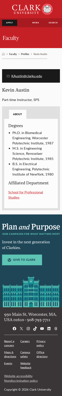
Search (53, 22)
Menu (35, 22)
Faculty (11, 37)
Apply (9, 22)
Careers (25, 341)
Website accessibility (18, 376)
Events (8, 363)
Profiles (25, 54)
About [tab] (17, 114)
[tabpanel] (31, 161)
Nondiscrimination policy (21, 381)
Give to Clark (24, 260)
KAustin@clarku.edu (26, 75)
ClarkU (3, 54)
